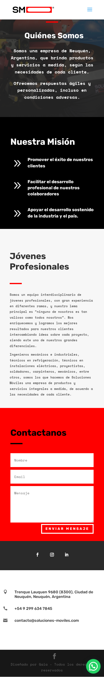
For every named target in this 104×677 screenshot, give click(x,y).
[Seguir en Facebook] (37, 555)
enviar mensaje (67, 529)
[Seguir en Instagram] (52, 555)
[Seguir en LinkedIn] (66, 555)
